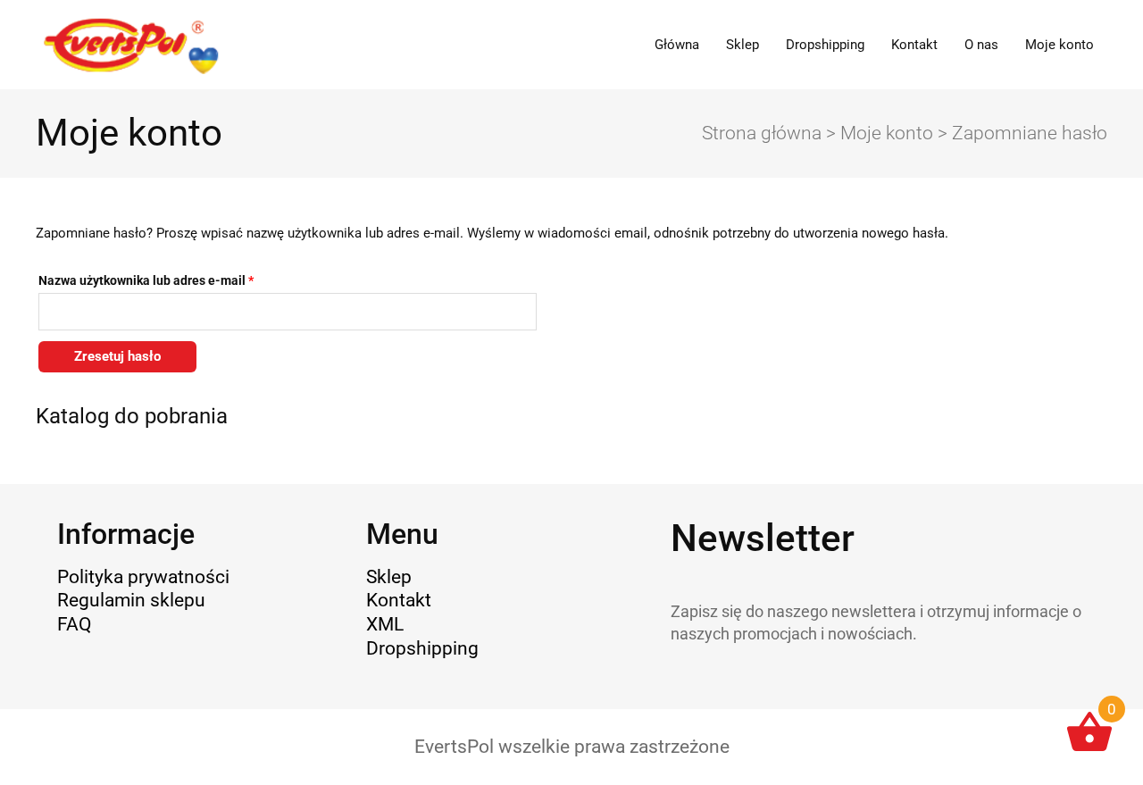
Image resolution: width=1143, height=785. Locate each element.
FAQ (74, 624)
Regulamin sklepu (131, 600)
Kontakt (914, 45)
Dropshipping (825, 45)
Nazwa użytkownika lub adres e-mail (177, 278)
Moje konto (1059, 45)
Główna (677, 45)
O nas (981, 45)
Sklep (742, 45)
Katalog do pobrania (132, 416)
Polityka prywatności (143, 577)
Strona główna (762, 133)
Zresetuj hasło (117, 356)
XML (385, 624)
